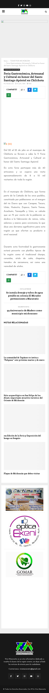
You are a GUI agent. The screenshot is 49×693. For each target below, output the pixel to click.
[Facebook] (11, 676)
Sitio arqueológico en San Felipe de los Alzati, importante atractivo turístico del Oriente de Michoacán (23, 398)
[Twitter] (17, 676)
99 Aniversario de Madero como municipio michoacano (24, 312)
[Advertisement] (24, 122)
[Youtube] (31, 676)
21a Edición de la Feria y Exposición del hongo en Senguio (22, 436)
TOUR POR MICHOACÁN (11, 69)
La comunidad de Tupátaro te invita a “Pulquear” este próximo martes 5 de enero (24, 358)
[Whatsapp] (38, 676)
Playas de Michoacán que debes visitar (22, 473)
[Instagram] (24, 676)
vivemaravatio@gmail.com (30, 669)
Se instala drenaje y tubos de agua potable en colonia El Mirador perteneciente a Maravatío (24, 295)
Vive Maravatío (40, 689)
